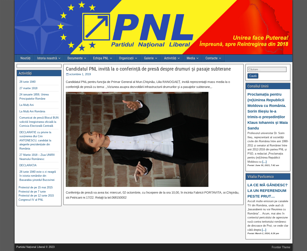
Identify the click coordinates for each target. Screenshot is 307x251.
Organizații (126, 58)
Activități (170, 58)
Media (191, 58)
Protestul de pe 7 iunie (32, 191)
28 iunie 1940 (27, 81)
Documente (75, 58)
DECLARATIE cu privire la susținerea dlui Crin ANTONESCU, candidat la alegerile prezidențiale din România (35, 140)
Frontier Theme (281, 247)
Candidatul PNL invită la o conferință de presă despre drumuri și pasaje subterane (148, 69)
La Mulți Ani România (32, 111)
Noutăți (25, 58)
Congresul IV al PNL (31, 199)
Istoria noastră (47, 58)
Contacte (212, 58)
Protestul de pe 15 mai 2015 (36, 187)
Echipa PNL (101, 58)
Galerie (149, 58)
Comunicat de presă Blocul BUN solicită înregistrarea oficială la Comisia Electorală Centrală (38, 121)
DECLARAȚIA (28, 165)
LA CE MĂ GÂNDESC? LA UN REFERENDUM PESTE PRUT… (267, 190)
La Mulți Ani (26, 104)
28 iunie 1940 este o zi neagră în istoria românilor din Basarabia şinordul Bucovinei (37, 175)
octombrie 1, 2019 (80, 74)
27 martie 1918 (28, 88)
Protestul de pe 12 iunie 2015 (36, 195)
